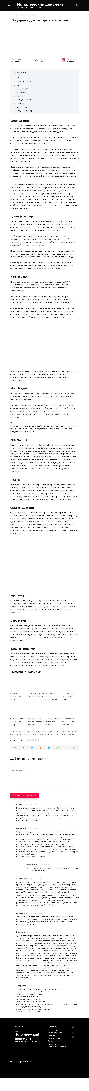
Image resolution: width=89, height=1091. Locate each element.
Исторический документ (40, 4)
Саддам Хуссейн (24, 100)
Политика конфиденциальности (57, 1045)
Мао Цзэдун (72, 732)
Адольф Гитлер (24, 82)
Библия (15, 732)
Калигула (21, 103)
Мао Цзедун (22, 89)
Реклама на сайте (55, 1033)
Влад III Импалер (24, 111)
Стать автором (54, 1030)
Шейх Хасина (23, 78)
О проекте (52, 1027)
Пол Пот (20, 96)
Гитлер (40, 732)
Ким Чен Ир (22, 92)
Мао (26, 394)
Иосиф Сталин (23, 85)
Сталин (46, 734)
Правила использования (54, 1037)
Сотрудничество (55, 1041)
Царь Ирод (22, 107)
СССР (39, 734)
